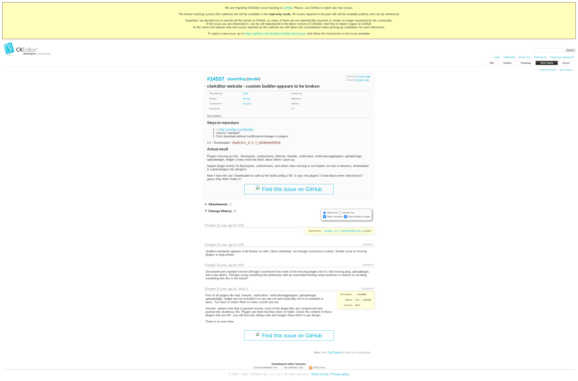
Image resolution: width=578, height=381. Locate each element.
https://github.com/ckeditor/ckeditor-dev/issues (275, 33)
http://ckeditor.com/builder (236, 129)
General (247, 103)
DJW (245, 93)
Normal (246, 98)
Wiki (492, 63)
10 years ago (363, 76)
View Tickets (546, 63)
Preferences (540, 57)
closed (232, 79)
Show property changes (359, 216)
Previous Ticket (548, 69)
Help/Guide (509, 57)
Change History (222, 211)
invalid (253, 79)
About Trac (524, 57)
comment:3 (368, 288)
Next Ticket (565, 69)
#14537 (215, 79)
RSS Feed (319, 367)
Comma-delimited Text (265, 367)
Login (497, 57)
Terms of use (320, 374)
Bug (242, 79)
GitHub (287, 7)
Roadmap (526, 63)
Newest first (348, 213)
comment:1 (368, 244)
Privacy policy (340, 374)
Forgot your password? (562, 57)
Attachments (220, 204)
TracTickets (334, 352)
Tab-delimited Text (293, 367)
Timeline (507, 63)
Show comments (335, 216)
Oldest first (332, 213)
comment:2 (368, 264)
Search (566, 63)
